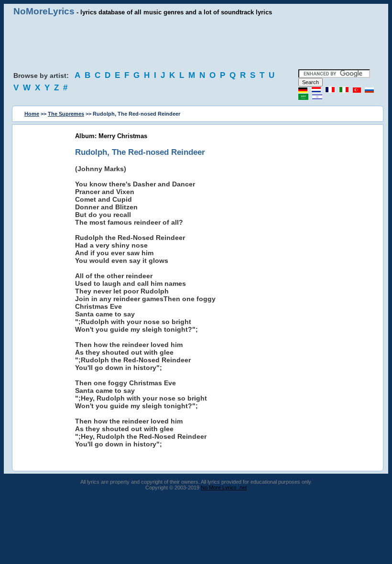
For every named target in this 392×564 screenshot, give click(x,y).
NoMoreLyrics (44, 11)
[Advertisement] (196, 43)
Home (31, 114)
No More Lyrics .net (224, 487)
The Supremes (66, 114)
